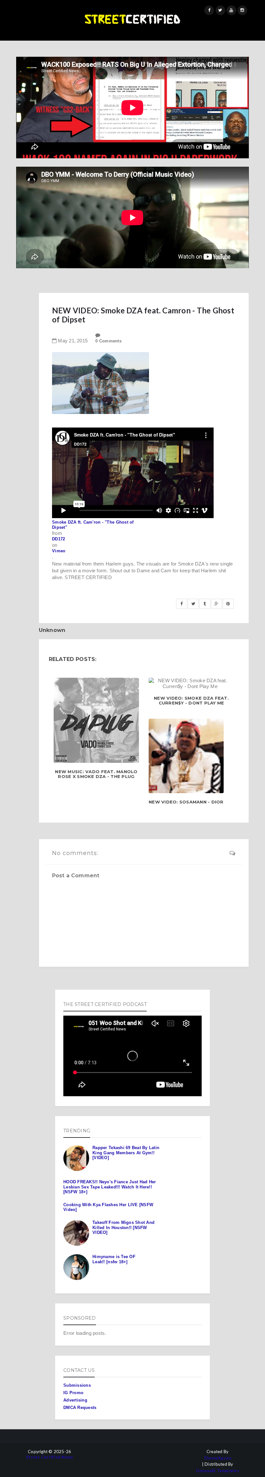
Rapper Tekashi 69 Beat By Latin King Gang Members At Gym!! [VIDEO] (125, 1152)
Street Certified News (49, 1457)
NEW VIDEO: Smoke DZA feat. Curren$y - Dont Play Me (191, 701)
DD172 (58, 539)
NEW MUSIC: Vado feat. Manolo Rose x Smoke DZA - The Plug (96, 774)
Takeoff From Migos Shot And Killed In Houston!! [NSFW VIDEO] (123, 1227)
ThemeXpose (218, 1458)
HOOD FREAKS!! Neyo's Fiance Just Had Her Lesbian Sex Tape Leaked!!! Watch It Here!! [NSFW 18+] (109, 1186)
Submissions (77, 1385)
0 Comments (108, 341)
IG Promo (73, 1392)
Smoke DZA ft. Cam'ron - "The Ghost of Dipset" (93, 525)
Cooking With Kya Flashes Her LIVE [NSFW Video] (108, 1207)
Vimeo (58, 550)
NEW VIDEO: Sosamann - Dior (186, 802)
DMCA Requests (79, 1407)
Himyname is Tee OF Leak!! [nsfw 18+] (113, 1259)
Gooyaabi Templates (217, 1470)
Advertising (75, 1400)
